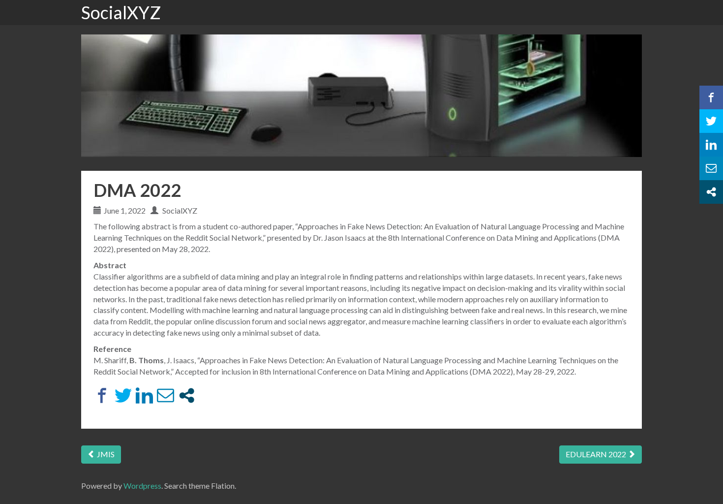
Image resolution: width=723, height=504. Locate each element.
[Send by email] (165, 395)
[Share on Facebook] (102, 395)
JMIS (105, 454)
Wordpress (142, 485)
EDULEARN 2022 (597, 454)
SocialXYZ (121, 12)
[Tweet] (123, 395)
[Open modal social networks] (186, 395)
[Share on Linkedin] (144, 395)
